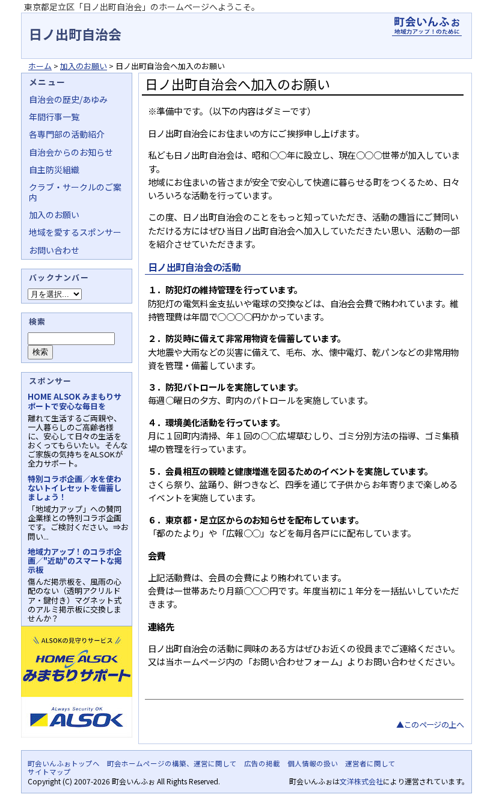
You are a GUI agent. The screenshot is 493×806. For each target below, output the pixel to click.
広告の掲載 (262, 763)
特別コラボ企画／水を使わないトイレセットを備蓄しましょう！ (74, 487)
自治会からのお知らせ (71, 152)
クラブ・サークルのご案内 (75, 192)
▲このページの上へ (430, 724)
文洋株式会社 (361, 781)
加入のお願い (83, 66)
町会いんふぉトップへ (64, 763)
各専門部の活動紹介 (67, 134)
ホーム (40, 66)
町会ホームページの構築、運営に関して (172, 763)
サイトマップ (49, 772)
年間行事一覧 (54, 117)
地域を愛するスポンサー (75, 232)
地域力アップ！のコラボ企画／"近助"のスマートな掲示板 (75, 560)
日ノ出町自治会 (75, 33)
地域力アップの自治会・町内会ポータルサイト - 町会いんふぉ (427, 26)
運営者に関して (370, 763)
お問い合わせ (54, 250)
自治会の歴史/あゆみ (68, 99)
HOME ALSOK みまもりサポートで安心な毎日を (74, 401)
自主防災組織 (54, 169)
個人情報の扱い (312, 763)
